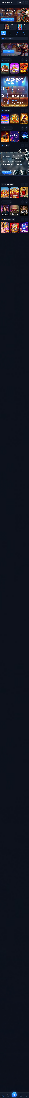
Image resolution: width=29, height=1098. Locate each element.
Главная (2, 1096)
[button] (22, 60)
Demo (5, 72)
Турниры (20, 1096)
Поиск (8, 1096)
